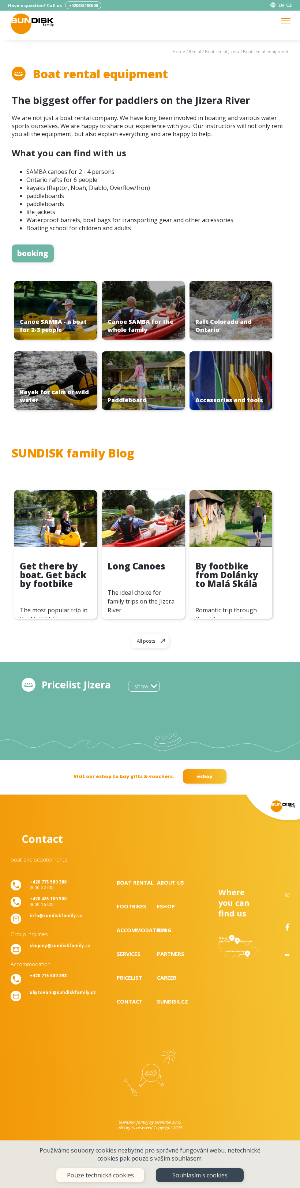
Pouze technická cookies (100, 1175)
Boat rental (135, 882)
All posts (146, 641)
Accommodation (137, 930)
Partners (170, 953)
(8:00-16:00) (48, 901)
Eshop (166, 906)
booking (32, 253)
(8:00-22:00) (48, 884)
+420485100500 (83, 5)
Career (166, 977)
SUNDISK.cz (172, 1001)
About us (170, 882)
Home (179, 51)
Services (128, 953)
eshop (205, 776)
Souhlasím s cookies (200, 1175)
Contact (130, 1001)
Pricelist (129, 977)
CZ (289, 5)
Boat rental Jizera (222, 51)
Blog (164, 930)
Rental (195, 51)
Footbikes (131, 906)
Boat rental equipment (265, 51)
